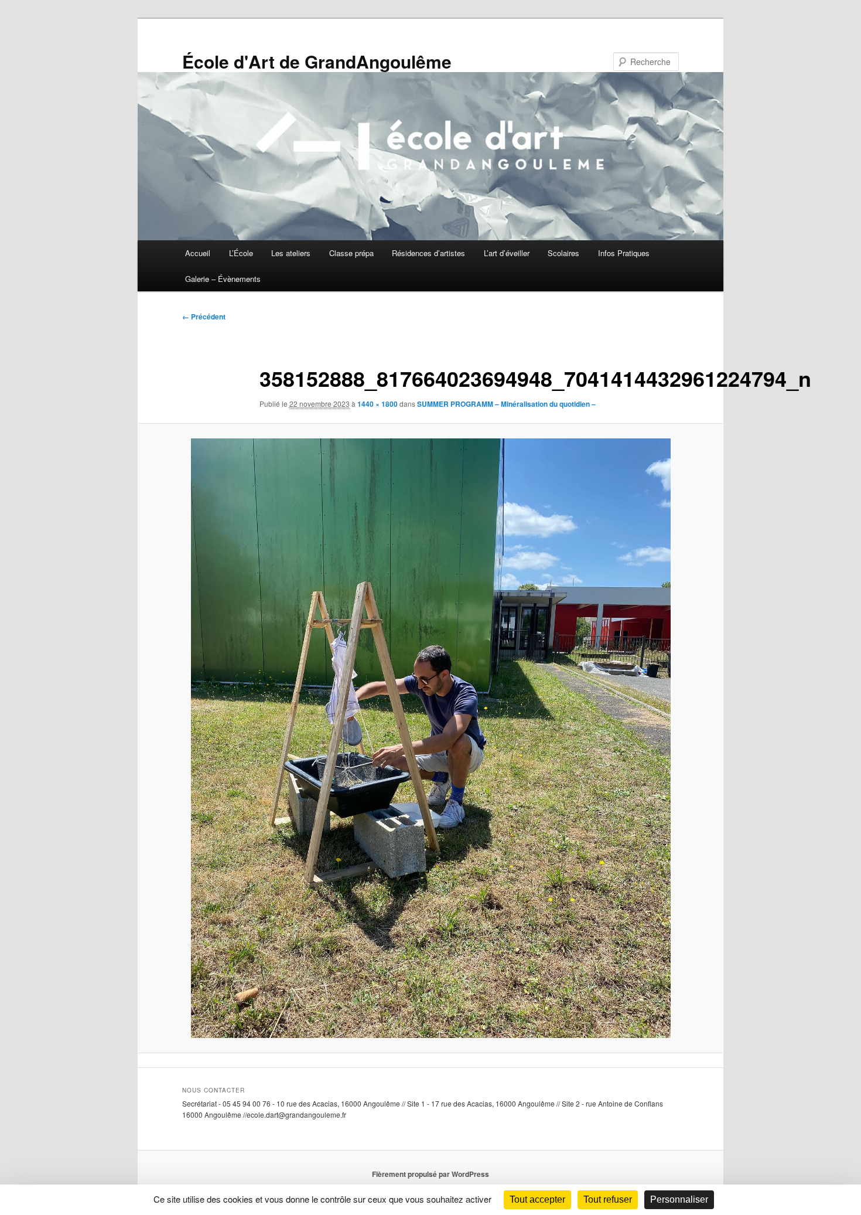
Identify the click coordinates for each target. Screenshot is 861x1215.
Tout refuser (607, 1199)
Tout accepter (537, 1199)
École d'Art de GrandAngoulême (317, 61)
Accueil (197, 252)
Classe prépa (351, 252)
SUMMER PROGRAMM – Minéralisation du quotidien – (506, 404)
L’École (241, 252)
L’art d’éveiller (506, 252)
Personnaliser (679, 1199)
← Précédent (204, 316)
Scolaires (563, 252)
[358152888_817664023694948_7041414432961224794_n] (430, 738)
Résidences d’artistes (428, 252)
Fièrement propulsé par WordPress (430, 1174)
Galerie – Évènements (223, 278)
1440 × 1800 (377, 404)
